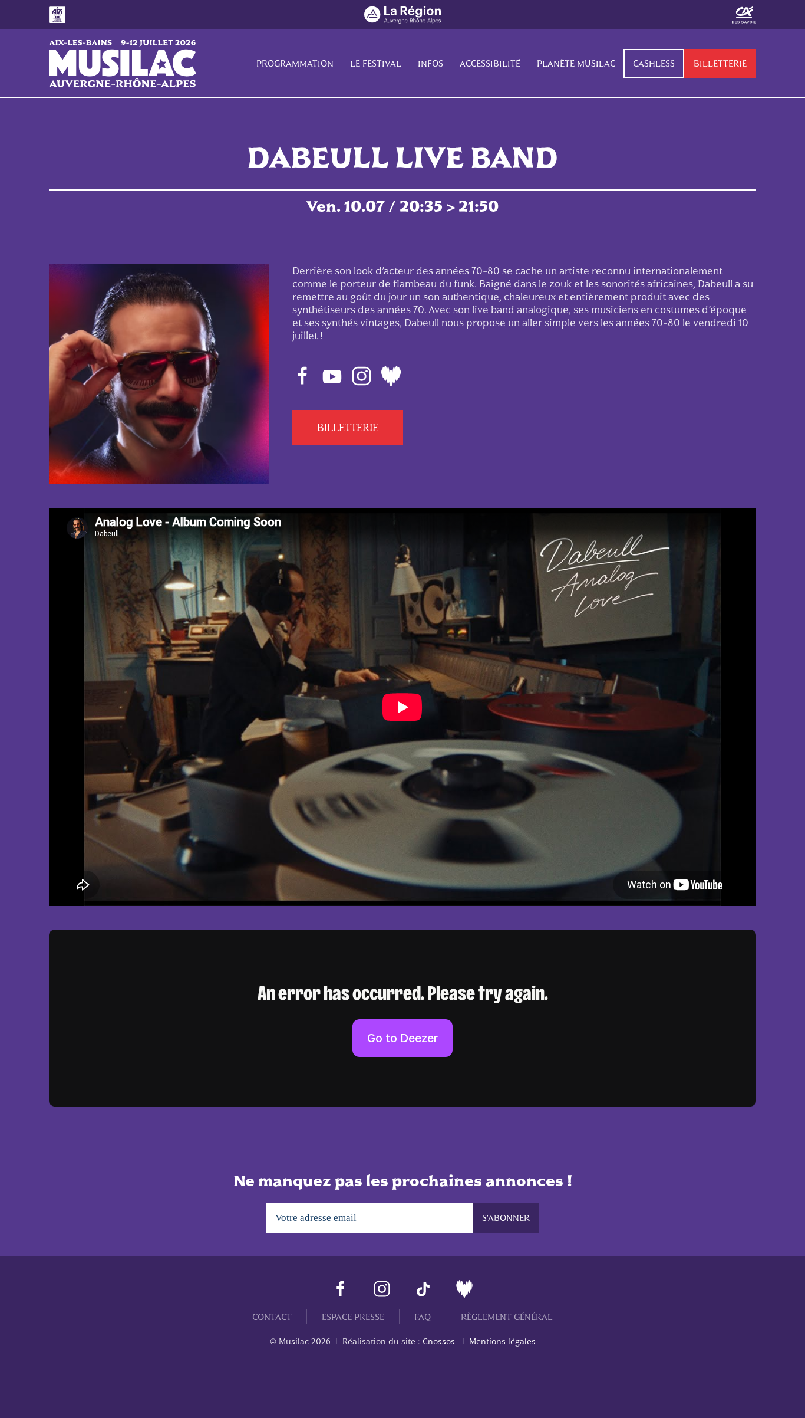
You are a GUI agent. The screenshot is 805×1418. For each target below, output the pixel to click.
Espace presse (353, 1316)
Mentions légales (502, 1341)
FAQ (422, 1316)
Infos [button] (430, 63)
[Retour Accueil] (122, 63)
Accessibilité (490, 63)
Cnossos (439, 1341)
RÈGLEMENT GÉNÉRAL (507, 1316)
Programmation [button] (295, 63)
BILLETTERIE (347, 427)
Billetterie (720, 63)
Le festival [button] (375, 63)
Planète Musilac (576, 63)
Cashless (654, 63)
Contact (272, 1316)
